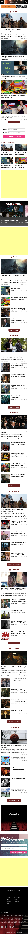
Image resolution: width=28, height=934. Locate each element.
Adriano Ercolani (14, 681)
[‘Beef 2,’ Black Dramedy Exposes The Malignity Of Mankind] (14, 658)
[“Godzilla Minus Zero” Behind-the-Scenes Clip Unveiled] (14, 47)
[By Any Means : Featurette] (14, 345)
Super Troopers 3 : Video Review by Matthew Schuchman (19, 454)
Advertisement (17, 897)
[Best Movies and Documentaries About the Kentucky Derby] (5, 771)
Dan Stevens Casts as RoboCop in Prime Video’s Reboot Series (17, 320)
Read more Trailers (14, 407)
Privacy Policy (17, 895)
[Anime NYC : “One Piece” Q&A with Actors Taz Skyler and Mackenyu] (14, 107)
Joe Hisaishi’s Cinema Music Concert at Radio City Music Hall (14, 431)
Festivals (3, 586)
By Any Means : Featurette (8, 354)
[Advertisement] (14, 184)
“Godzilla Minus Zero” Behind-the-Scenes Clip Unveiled (13, 57)
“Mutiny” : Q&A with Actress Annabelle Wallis (18, 396)
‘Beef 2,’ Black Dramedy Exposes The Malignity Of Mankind (14, 667)
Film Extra (3, 743)
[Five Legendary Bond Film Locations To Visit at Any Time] (5, 792)
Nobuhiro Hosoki (4, 38)
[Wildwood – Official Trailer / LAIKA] (5, 389)
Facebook (2, 927)
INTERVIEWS (15, 491)
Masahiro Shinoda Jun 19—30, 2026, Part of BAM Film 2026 (18, 622)
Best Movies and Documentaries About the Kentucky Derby (17, 769)
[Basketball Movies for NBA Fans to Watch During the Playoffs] (14, 737)
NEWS (15, 256)
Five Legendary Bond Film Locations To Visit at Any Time (18, 789)
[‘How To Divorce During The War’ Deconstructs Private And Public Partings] (5, 478)
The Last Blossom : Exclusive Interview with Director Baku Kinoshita (18, 533)
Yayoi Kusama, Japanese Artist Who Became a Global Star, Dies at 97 (13, 96)
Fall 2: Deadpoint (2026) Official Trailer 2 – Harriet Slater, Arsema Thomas (19, 365)
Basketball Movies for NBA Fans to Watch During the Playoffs (13, 746)
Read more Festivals (14, 643)
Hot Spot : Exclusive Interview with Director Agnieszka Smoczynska (12, 30)
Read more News (14, 330)
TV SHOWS (15, 648)
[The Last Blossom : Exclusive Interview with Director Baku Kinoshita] (5, 535)
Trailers (3, 351)
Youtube (10, 927)
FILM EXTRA (15, 727)
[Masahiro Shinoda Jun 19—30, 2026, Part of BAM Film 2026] (5, 624)
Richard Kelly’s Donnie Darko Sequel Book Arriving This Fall (18, 309)
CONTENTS (17, 890)
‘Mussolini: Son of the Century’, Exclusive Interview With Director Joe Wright (19, 712)
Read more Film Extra (14, 800)
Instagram (5, 927)
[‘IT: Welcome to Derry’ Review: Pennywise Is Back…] (5, 682)
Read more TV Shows (14, 721)
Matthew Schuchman (15, 456)
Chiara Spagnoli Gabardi (15, 478)
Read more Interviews (14, 564)
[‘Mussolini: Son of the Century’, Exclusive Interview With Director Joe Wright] (5, 714)
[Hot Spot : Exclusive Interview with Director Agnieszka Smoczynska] (14, 20)
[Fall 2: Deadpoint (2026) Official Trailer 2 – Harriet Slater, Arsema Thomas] (5, 367)
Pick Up (2, 392)
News (2, 53)
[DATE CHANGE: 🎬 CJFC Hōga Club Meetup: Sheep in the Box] (5, 603)
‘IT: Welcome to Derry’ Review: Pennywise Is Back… (19, 679)
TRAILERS (15, 335)
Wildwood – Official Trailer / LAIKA (18, 386)
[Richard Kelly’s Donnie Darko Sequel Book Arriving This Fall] (5, 312)
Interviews (3, 27)
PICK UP (15, 11)
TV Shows (3, 664)
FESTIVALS (15, 569)
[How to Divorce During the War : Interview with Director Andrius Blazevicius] (5, 546)
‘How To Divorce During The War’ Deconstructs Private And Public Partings (19, 476)
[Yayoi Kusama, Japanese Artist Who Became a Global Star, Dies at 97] (14, 87)
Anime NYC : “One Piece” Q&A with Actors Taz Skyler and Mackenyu (13, 116)
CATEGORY (10, 890)
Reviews (2, 471)
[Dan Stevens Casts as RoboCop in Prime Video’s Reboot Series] (5, 322)
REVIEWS (15, 412)
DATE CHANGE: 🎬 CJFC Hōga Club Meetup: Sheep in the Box (18, 600)
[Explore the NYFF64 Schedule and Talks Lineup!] (14, 68)
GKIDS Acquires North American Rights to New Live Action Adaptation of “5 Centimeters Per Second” (11, 220)
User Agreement (17, 893)
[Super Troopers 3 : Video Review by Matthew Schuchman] (5, 457)
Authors (15, 899)
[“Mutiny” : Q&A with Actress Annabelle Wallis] (5, 399)
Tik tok (13, 927)
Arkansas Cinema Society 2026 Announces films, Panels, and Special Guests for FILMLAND (13, 589)
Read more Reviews (14, 486)
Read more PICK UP (14, 122)
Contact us (16, 901)
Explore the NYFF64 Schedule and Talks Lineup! (13, 76)
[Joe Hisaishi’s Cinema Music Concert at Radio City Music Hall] (14, 422)
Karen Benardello (14, 446)
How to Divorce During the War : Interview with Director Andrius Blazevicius (19, 544)
